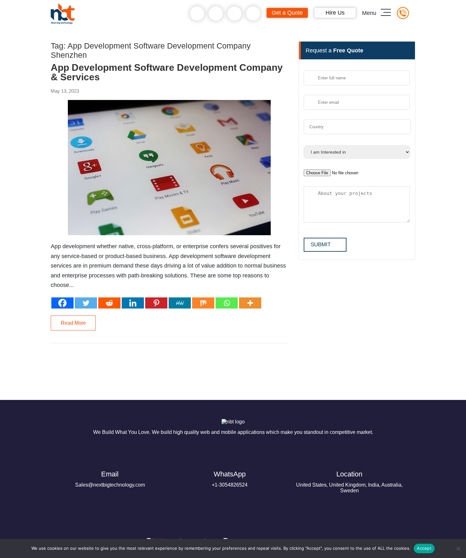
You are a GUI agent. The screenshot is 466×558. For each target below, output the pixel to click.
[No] (458, 548)
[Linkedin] (133, 303)
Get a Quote (287, 13)
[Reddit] (109, 303)
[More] (250, 303)
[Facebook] (62, 303)
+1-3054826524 (230, 479)
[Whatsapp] (227, 303)
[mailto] (253, 13)
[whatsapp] (216, 13)
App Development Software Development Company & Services (167, 72)
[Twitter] (86, 303)
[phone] (197, 13)
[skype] (234, 13)
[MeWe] (180, 303)
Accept (424, 548)
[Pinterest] (156, 303)
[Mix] (203, 303)
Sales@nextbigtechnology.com (110, 479)
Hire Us (335, 13)
